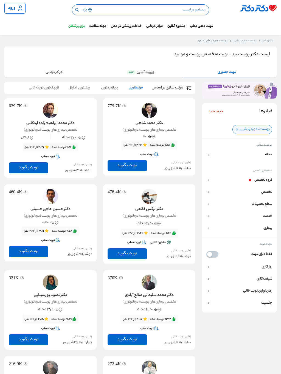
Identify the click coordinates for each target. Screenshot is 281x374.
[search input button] (77, 9)
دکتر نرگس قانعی (149, 209)
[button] (239, 155)
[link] (149, 149)
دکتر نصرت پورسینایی (50, 295)
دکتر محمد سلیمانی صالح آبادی (149, 295)
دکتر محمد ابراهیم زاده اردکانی (50, 123)
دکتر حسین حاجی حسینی (50, 209)
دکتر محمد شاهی (149, 123)
